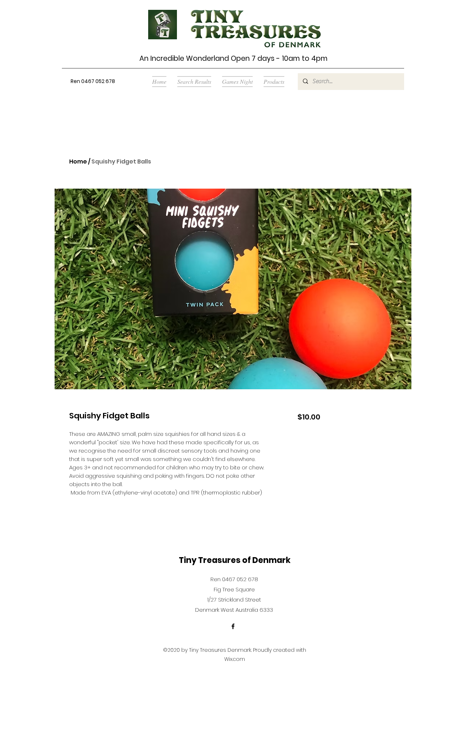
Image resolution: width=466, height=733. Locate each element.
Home (78, 161)
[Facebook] (233, 626)
